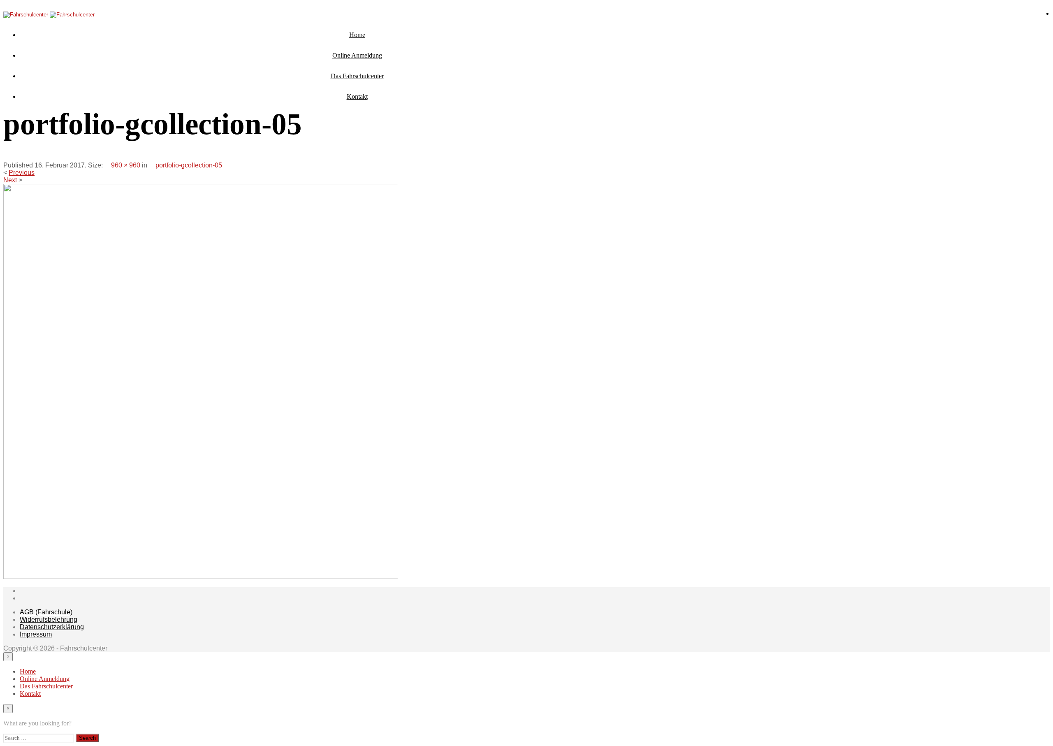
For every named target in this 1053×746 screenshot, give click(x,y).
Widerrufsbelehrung (48, 619)
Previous (22, 172)
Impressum (36, 634)
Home (357, 34)
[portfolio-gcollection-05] (200, 576)
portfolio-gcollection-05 (188, 165)
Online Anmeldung (357, 55)
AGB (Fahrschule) (46, 612)
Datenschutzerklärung (52, 626)
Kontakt (357, 96)
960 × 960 (125, 165)
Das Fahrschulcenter (357, 75)
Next (10, 180)
